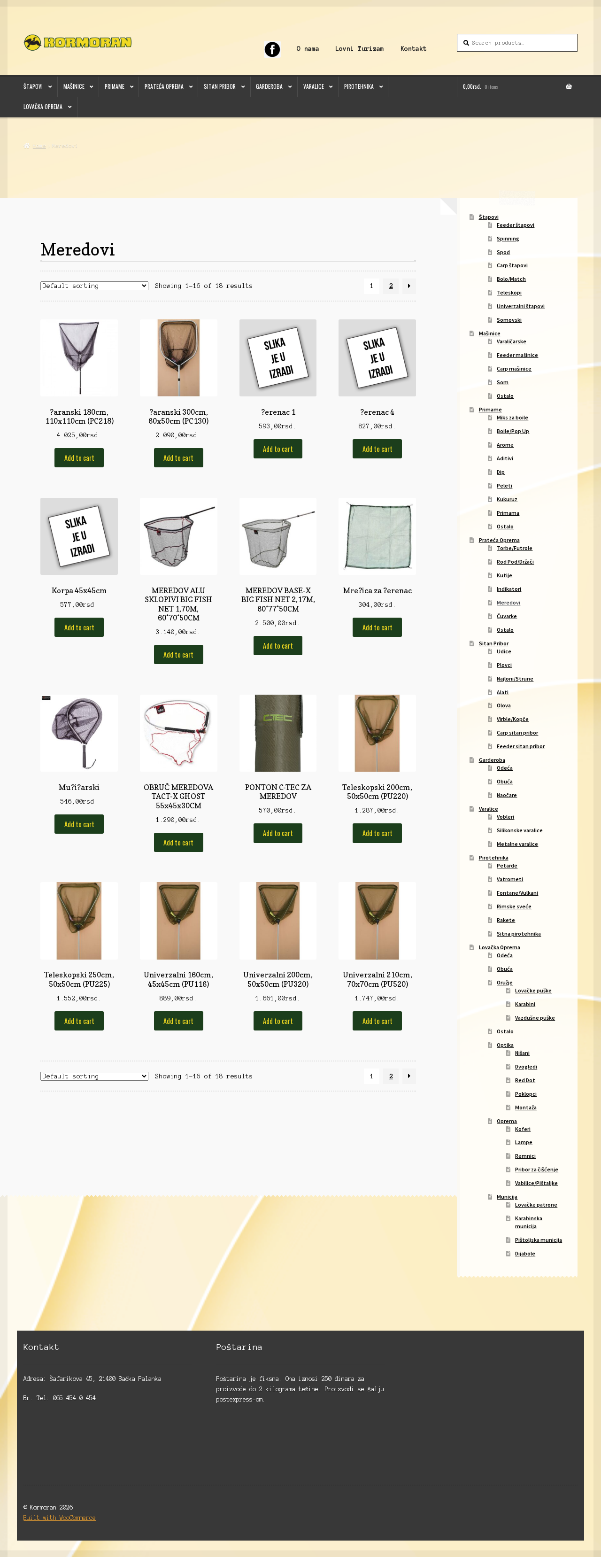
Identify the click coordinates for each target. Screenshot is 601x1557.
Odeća (505, 767)
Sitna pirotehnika (519, 933)
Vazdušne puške (535, 1017)
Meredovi (508, 602)
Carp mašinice (514, 368)
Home (39, 145)
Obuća (505, 781)
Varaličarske (511, 341)
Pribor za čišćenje (536, 1169)
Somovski (509, 319)
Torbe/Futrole (514, 547)
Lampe (523, 1142)
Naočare (507, 794)
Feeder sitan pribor (521, 746)
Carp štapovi (512, 265)
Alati (503, 692)
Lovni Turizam (359, 48)
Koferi (523, 1128)
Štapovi (33, 86)
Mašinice (74, 86)
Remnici (525, 1155)
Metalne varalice (517, 843)
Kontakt (414, 48)
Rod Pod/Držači (515, 561)
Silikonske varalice (520, 830)
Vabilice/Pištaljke (536, 1182)
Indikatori (509, 588)
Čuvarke (507, 616)
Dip (501, 471)
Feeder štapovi (515, 224)
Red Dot (525, 1080)
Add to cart (79, 458)
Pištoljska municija (538, 1239)
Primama (508, 512)
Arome (505, 444)
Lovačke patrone (536, 1204)
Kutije (504, 575)
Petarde (507, 865)
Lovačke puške (533, 990)
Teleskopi (509, 292)
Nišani (522, 1052)
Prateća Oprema (164, 86)
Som (503, 382)
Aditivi (505, 458)
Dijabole (525, 1253)
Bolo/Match (511, 278)
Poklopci (526, 1093)
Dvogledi (526, 1066)
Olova (504, 705)
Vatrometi (510, 879)
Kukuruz (507, 499)
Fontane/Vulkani (517, 892)
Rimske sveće (514, 906)
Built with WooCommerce (59, 1518)
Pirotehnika (359, 86)
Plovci (504, 664)
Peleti (504, 485)
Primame (114, 86)
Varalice (313, 86)
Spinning (508, 238)
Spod (503, 252)
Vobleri (505, 816)
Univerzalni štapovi (521, 306)
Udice (504, 651)
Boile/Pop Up (513, 430)
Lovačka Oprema (42, 106)
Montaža (526, 1107)
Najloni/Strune (515, 678)
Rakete (506, 919)
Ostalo (505, 395)
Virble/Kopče (513, 718)
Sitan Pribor (220, 86)
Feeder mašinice (517, 354)
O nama (308, 48)
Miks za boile (512, 417)
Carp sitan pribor (517, 732)
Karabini (525, 1003)
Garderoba (269, 86)
